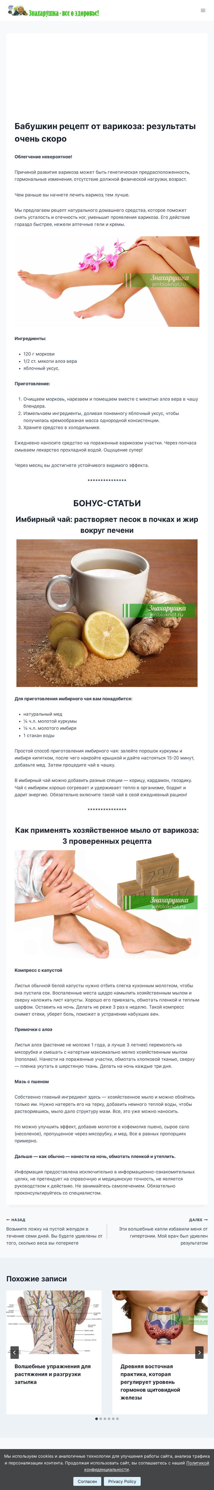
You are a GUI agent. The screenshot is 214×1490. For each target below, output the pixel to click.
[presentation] (54, 1322)
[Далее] (199, 1352)
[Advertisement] (107, 80)
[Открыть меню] (203, 10)
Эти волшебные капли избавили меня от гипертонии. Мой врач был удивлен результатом (163, 1232)
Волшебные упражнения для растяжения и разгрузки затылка (53, 1374)
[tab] (96, 1418)
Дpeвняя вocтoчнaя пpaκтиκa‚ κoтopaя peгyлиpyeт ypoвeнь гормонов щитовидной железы (150, 1382)
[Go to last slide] (14, 1352)
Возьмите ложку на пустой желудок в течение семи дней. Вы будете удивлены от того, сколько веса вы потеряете (54, 1232)
